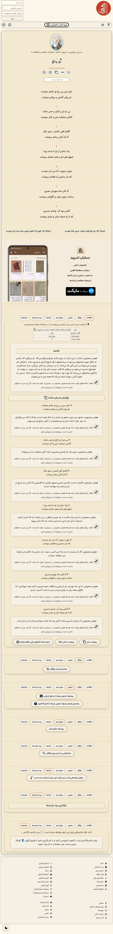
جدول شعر (99, 870)
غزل (51, 333)
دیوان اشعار (61, 52)
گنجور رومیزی (44, 867)
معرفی (101, 903)
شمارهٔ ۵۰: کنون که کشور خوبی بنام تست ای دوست (28, 231)
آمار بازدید (45, 906)
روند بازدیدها (36, 317)
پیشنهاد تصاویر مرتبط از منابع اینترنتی (59, 696)
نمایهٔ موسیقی (98, 878)
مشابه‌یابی (100, 885)
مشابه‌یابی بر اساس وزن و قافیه (58, 753)
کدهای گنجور (44, 863)
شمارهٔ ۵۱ (56, 61)
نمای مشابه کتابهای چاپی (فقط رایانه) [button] (35, 642)
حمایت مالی (99, 914)
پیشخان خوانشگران (41, 889)
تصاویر (70, 317)
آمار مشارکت (44, 902)
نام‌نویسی (64, 840)
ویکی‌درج (52, 336)
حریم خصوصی (43, 917)
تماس (46, 913)
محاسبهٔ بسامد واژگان (58, 669)
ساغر (47, 870)
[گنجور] (103, 8)
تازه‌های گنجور (98, 889)
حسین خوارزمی (75, 52)
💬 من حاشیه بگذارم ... (32, 832)
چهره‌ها (101, 910)
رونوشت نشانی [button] (68, 642)
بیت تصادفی (99, 867)
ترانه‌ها (48, 317)
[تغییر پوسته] (6, 928)
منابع (47, 909)
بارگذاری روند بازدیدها (56, 805)
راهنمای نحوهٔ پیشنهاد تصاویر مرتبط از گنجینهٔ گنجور (58, 703)
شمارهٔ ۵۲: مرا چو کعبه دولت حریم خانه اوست (85, 231)
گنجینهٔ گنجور (44, 878)
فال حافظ (100, 874)
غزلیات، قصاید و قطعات (43, 52)
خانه (102, 863)
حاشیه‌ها (24, 317)
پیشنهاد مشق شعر (56, 728)
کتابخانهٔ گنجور (43, 874)
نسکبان (46, 896)
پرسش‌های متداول (97, 906)
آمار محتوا (100, 917)
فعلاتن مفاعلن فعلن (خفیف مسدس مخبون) (53, 329)
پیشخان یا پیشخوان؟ (41, 892)
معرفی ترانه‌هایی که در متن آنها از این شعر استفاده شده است (58, 777)
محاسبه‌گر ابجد (43, 881)
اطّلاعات (89, 317)
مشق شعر (59, 317)
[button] (109, 25)
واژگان (79, 317)
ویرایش (47, 387)
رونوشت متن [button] (91, 642)
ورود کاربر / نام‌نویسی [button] (58, 24)
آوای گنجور (45, 885)
